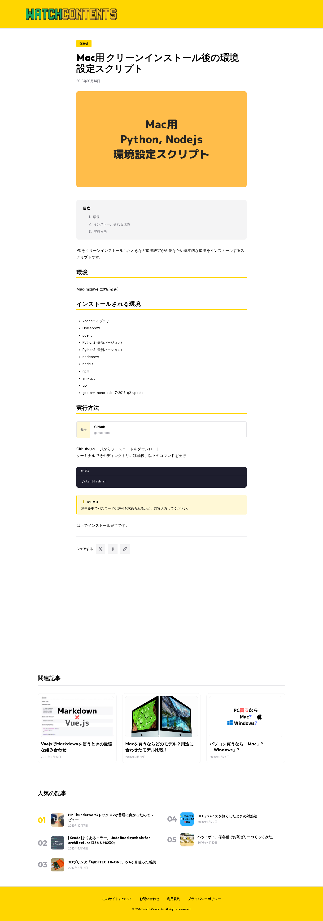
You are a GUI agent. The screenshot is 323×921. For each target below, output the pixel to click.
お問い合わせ (149, 899)
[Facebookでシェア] (113, 549)
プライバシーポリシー (204, 899)
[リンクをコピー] (125, 549)
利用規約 (173, 899)
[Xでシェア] (100, 549)
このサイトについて (117, 899)
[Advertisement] (161, 613)
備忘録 (84, 43)
